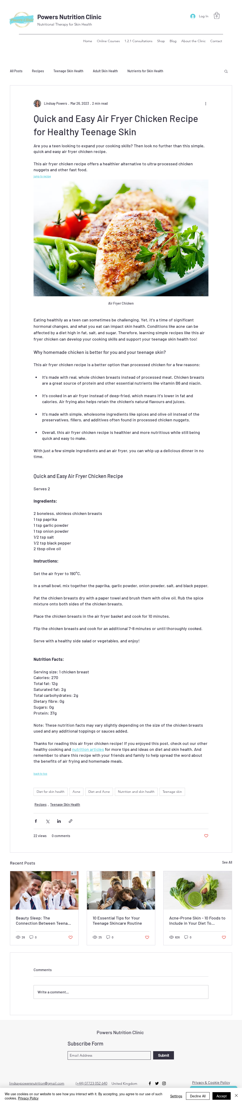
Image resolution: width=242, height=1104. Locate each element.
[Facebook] (149, 1083)
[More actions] (205, 103)
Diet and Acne (99, 791)
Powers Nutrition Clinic (69, 16)
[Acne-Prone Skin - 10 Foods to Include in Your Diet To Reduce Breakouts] (198, 890)
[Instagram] (164, 1083)
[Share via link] (70, 821)
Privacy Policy (28, 1098)
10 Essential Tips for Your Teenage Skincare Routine (117, 920)
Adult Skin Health (105, 71)
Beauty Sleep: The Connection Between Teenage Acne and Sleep (44, 920)
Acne (76, 791)
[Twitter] (157, 1083)
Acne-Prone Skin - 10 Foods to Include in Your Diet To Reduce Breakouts (197, 920)
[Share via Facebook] (36, 821)
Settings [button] (176, 1096)
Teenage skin (172, 791)
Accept (221, 1096)
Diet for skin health (51, 791)
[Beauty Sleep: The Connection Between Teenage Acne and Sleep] (44, 890)
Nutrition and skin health (136, 791)
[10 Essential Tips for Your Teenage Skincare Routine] (121, 890)
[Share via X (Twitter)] (47, 821)
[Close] (236, 1096)
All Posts (16, 71)
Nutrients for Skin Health (145, 71)
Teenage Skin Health (68, 71)
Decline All (198, 1096)
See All (227, 862)
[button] (217, 15)
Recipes (38, 71)
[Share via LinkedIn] (59, 821)
